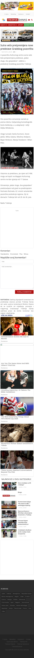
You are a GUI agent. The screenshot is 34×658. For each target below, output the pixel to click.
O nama (6, 14)
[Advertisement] (17, 229)
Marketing (13, 14)
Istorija (11, 608)
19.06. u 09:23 (22, 517)
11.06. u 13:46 (22, 536)
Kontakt (28, 14)
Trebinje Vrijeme (10, 644)
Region (17, 596)
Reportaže (4, 608)
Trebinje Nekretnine (23, 644)
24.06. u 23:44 (22, 495)
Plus (20, 254)
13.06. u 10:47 (22, 526)
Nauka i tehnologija (21, 605)
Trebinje (9, 593)
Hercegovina (16, 593)
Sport (20, 25)
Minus (26, 254)
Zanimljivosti (25, 602)
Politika (15, 599)
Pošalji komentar (24, 292)
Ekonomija (22, 599)
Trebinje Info (23, 641)
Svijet (21, 596)
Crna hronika (5, 602)
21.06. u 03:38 (22, 508)
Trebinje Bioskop (17, 646)
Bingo (20, 492)
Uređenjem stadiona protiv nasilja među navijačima (24, 531)
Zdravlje (12, 605)
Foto (30, 608)
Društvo (12, 25)
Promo (25, 608)
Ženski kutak (17, 608)
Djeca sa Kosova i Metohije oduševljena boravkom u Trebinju (25, 513)
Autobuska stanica (12, 641)
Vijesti (3, 25)
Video (3, 611)
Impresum (21, 14)
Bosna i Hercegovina (7, 596)
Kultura (4, 599)
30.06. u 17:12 (22, 487)
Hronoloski (14, 254)
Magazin (17, 602)
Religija (9, 599)
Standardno (5, 254)
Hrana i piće (5, 605)
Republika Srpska (26, 593)
